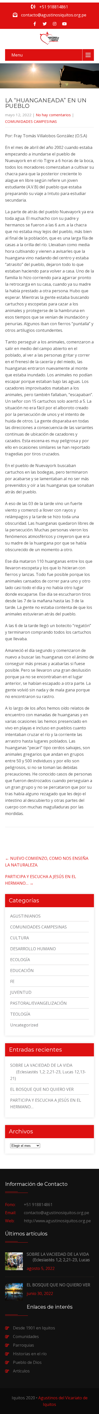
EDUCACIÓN (22, 970)
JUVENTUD (20, 992)
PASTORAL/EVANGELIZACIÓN (38, 1003)
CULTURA (19, 938)
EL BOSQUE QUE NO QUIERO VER (42, 1089)
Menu (17, 55)
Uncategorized (24, 1025)
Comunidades (26, 1336)
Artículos (21, 1371)
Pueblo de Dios (27, 1362)
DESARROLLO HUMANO (33, 949)
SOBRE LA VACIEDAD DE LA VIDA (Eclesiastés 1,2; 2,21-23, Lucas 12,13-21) (48, 1071)
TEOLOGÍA (20, 1014)
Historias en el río (30, 1354)
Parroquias (23, 1345)
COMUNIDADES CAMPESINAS (31, 121)
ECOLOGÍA (20, 959)
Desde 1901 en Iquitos (34, 1328)
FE (12, 981)
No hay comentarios (53, 114)
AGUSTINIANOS (25, 916)
